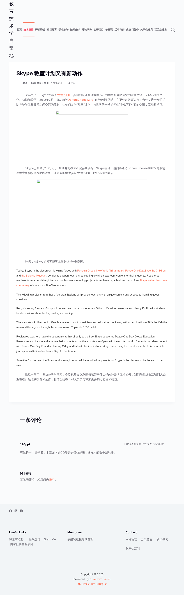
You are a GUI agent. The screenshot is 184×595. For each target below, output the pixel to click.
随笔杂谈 (75, 29)
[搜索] (173, 30)
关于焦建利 (146, 29)
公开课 (109, 29)
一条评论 (70, 83)
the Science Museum (33, 275)
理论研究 (87, 29)
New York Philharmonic (110, 270)
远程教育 (52, 29)
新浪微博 (34, 539)
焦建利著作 (132, 29)
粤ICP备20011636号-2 (92, 584)
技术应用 (29, 29)
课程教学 (64, 29)
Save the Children (155, 270)
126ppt (25, 444)
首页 (19, 29)
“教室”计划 (63, 95)
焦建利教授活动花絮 (80, 539)
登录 (52, 479)
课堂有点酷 (16, 539)
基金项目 (27, 544)
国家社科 (16, 544)
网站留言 (131, 539)
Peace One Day (134, 270)
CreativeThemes (100, 579)
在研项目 (99, 29)
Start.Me (50, 539)
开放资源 (40, 29)
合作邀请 (146, 539)
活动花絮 (119, 29)
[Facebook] (10, 511)
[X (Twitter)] (16, 511)
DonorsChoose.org (80, 99)
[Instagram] (21, 511)
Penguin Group (86, 270)
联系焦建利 (161, 29)
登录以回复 (159, 444)
